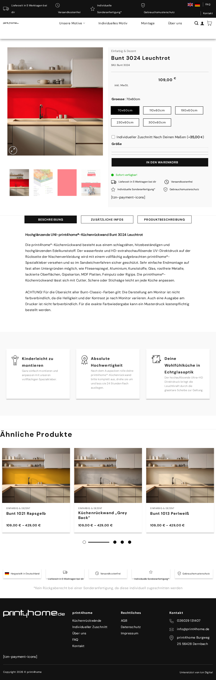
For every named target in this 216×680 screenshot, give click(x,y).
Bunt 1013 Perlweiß (169, 513)
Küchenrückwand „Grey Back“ (102, 515)
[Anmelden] (202, 23)
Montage (148, 23)
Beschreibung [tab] (50, 219)
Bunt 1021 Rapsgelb (26, 513)
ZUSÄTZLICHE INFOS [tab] (107, 219)
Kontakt (208, 13)
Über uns (175, 23)
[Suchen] (196, 23)
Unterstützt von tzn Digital (196, 672)
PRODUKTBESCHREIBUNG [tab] (164, 219)
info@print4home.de (193, 629)
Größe (117, 144)
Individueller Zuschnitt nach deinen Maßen (160, 137)
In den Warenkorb (162, 162)
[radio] (125, 110)
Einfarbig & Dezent (123, 51)
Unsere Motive (70, 23)
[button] (209, 23)
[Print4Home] (11, 23)
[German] (197, 4)
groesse (118, 99)
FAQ (207, 4)
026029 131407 (188, 621)
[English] (190, 4)
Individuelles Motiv (113, 23)
